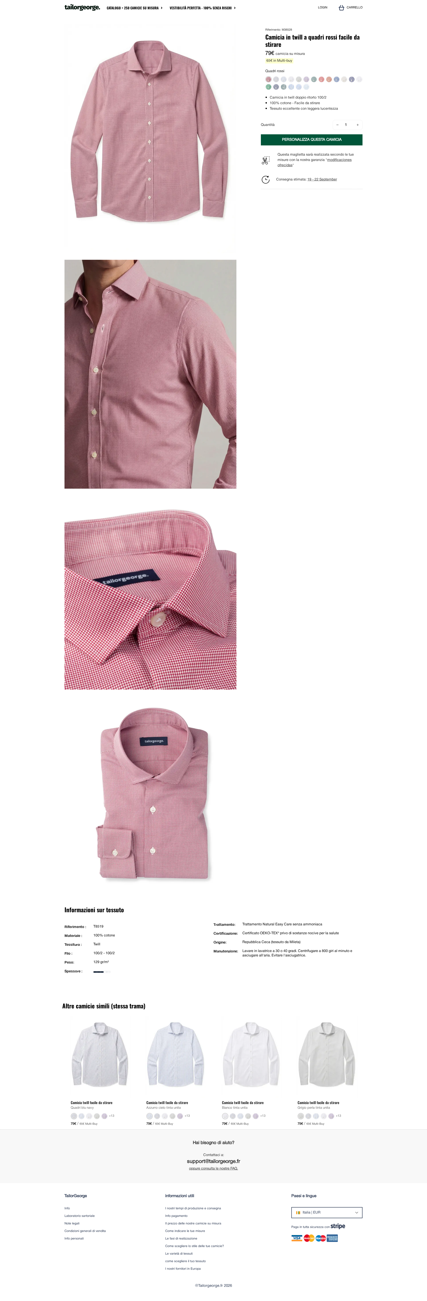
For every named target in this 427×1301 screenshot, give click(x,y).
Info (67, 1208)
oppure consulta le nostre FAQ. (213, 1168)
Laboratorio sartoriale (79, 1216)
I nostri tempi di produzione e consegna (193, 1208)
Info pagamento (176, 1216)
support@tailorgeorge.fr (213, 1161)
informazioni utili (179, 1196)
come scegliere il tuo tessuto (185, 1261)
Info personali (74, 1238)
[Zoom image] (231, 29)
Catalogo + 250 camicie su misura (133, 8)
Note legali (71, 1223)
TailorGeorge (75, 1196)
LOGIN (322, 7)
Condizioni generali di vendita (85, 1231)
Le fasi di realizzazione (181, 1238)
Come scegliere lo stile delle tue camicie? (194, 1246)
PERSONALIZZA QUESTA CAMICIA (312, 140)
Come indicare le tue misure (185, 1231)
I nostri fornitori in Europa (183, 1268)
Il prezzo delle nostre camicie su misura (193, 1223)
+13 (111, 1116)
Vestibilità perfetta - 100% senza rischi (201, 8)
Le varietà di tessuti (179, 1253)
